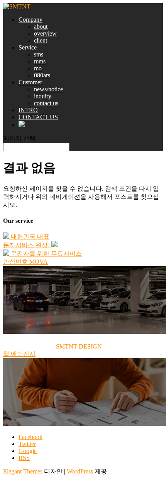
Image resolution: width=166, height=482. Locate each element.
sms (38, 54)
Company (30, 19)
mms (40, 61)
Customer (30, 82)
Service (28, 47)
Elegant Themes (22, 471)
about (40, 26)
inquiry (42, 96)
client (40, 40)
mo (38, 68)
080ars (42, 75)
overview (45, 33)
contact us (46, 103)
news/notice (48, 89)
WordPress (80, 471)
